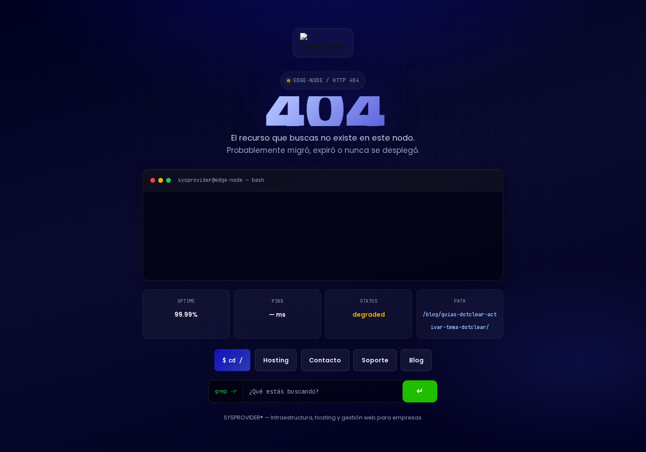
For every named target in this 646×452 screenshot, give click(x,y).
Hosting (276, 360)
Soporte (375, 360)
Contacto (325, 360)
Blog (416, 360)
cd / (232, 360)
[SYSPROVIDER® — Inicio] (323, 43)
